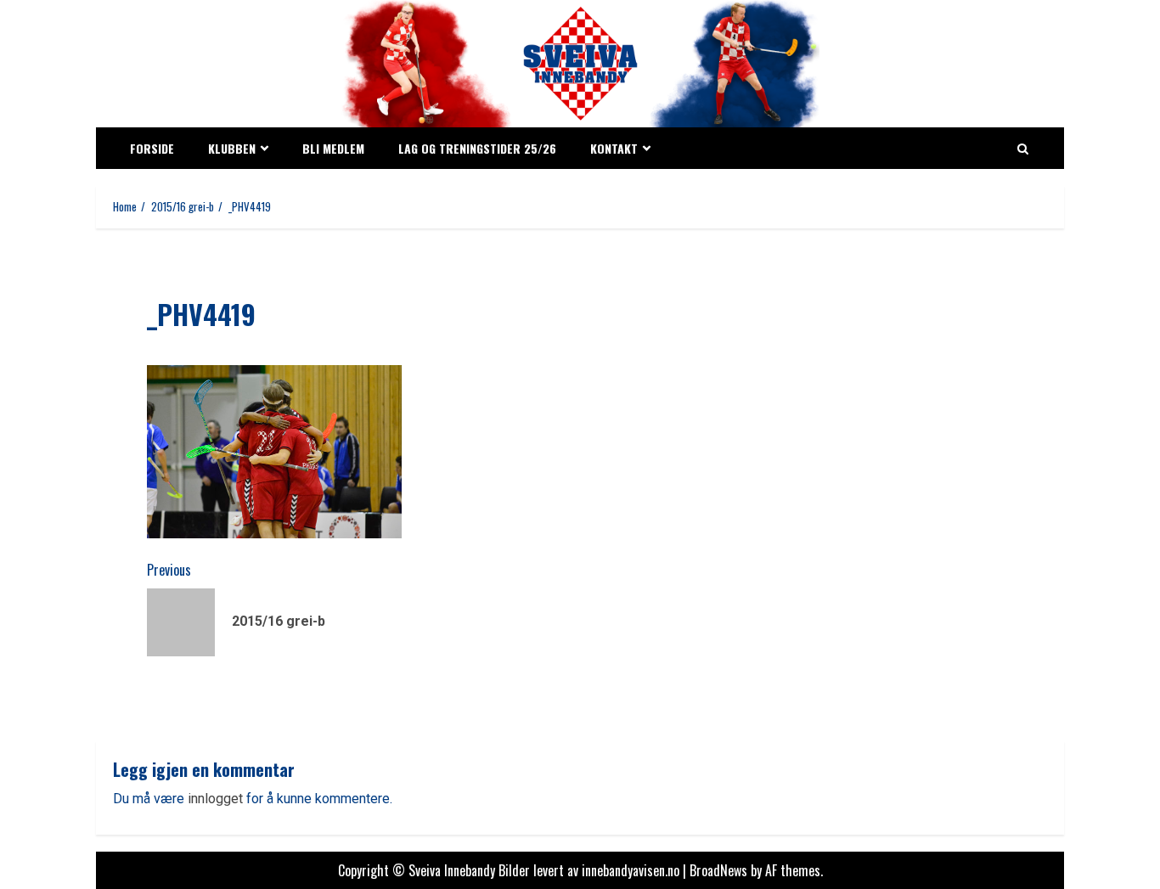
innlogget (215, 799)
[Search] (1022, 148)
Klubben (232, 148)
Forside (152, 148)
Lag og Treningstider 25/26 (477, 148)
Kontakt (614, 148)
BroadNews (718, 870)
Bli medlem (333, 148)
